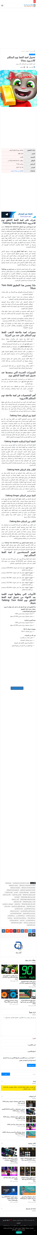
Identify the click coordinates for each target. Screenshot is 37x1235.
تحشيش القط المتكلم (31, 906)
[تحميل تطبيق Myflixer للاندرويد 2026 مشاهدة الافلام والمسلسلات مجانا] (9, 1190)
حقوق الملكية (6, 1225)
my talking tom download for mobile (21, 883)
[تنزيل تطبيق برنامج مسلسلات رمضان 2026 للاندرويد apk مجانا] (31, 1119)
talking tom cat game (15, 887)
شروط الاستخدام (24, 1225)
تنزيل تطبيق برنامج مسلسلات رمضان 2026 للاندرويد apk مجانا (28, 1179)
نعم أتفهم (19, 1232)
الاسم (34, 1038)
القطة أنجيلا (17, 897)
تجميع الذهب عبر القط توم (8, 904)
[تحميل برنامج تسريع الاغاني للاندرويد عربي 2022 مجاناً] (9, 994)
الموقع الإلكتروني (32, 1051)
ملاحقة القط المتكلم (31, 925)
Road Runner (8, 883)
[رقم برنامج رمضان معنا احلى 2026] (31, 1127)
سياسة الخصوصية (15, 1225)
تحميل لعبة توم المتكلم (14, 911)
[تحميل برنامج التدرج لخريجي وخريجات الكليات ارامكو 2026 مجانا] (31, 1134)
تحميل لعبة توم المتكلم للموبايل (29, 913)
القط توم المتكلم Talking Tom (29, 894)
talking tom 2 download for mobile (27, 885)
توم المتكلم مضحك (31, 918)
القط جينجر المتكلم (6, 894)
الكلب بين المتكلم (15, 899)
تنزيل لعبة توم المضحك (30, 915)
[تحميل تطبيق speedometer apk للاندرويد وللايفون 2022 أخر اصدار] (27, 972)
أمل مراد (31, 67)
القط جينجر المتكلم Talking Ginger (28, 897)
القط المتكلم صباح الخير (23, 892)
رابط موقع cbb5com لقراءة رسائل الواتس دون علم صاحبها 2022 (28, 1002)
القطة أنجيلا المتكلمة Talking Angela (27, 899)
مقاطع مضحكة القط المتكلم (16, 922)
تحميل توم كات (7, 906)
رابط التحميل (17, 688)
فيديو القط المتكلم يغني (30, 920)
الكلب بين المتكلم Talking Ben (29, 901)
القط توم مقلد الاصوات (16, 894)
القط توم (16, 892)
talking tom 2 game (13, 885)
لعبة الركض (22, 920)
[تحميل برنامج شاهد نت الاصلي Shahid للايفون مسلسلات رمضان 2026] (31, 1111)
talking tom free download (13, 890)
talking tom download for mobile (27, 890)
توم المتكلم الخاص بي (20, 915)
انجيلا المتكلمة (17, 904)
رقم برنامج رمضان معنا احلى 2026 (16, 1124)
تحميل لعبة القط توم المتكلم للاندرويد (28, 911)
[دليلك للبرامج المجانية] (30, 5)
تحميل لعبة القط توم (19, 908)
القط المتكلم (32, 892)
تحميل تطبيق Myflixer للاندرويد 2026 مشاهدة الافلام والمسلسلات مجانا (9, 1198)
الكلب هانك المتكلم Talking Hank (28, 904)
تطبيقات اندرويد (25, 51)
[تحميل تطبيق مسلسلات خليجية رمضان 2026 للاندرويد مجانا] (31, 1104)
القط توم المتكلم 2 (8, 892)
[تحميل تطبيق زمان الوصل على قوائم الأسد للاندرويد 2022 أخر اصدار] (9, 969)
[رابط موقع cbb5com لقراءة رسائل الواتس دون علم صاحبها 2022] (27, 994)
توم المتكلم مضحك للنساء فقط (20, 918)
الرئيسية (32, 51)
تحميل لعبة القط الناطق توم (29, 908)
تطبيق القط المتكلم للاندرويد (15, 913)
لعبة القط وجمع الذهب (14, 920)
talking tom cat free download (28, 887)
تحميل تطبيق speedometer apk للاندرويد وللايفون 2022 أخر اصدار (27, 983)
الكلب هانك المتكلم (17, 901)
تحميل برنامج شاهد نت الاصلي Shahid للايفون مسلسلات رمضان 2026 (9, 1160)
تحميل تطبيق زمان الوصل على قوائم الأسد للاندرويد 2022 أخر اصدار (10, 977)
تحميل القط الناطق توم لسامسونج (18, 906)
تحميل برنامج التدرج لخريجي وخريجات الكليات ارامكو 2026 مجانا (28, 1198)
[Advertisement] (18, 28)
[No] (35, 1230)
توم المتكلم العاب (11, 915)
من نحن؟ (32, 1225)
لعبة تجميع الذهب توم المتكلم (29, 922)
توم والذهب (10, 918)
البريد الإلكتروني (31, 1045)
